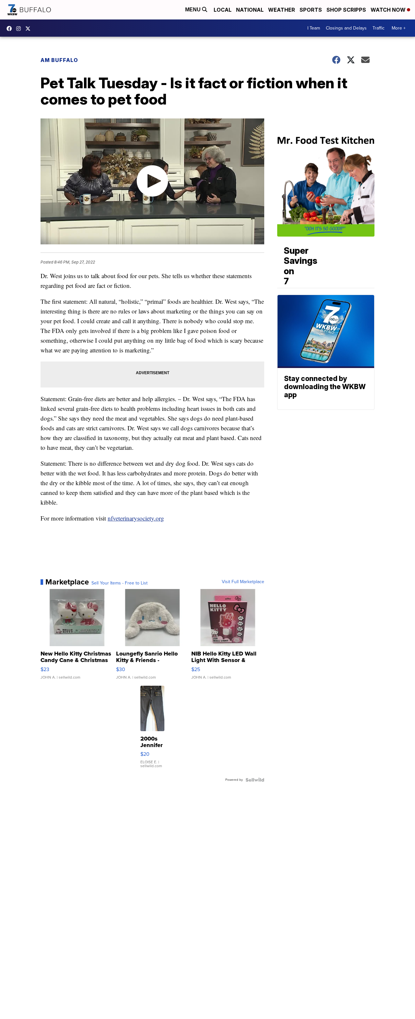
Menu (193, 9)
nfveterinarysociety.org (136, 518)
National (250, 9)
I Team (313, 28)
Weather (281, 9)
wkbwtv (10, 28)
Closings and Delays (346, 28)
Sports (311, 9)
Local (222, 9)
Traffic (379, 28)
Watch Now (389, 9)
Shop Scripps (346, 9)
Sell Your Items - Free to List (119, 583)
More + (399, 28)
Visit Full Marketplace (243, 582)
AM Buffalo (59, 60)
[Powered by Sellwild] (254, 780)
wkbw (20, 28)
